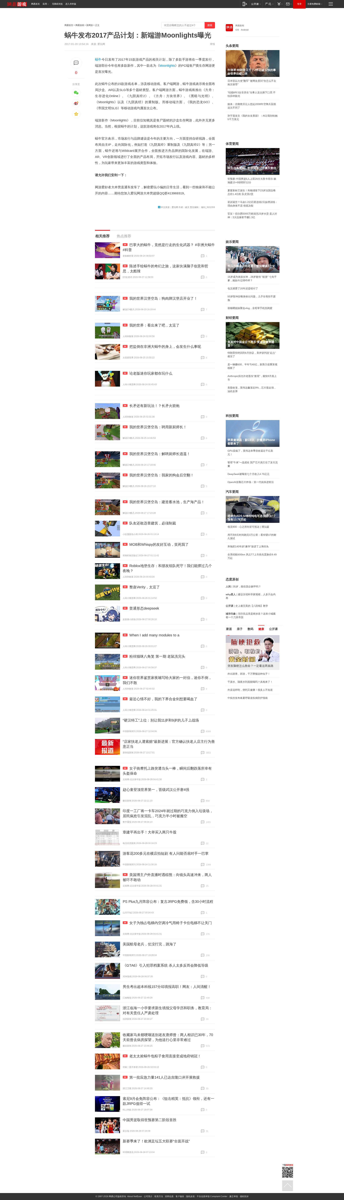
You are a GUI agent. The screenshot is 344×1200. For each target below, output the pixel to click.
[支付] (279, 4)
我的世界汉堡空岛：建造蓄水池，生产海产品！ (167, 502)
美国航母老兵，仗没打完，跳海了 (149, 944)
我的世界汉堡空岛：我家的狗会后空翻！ (161, 475)
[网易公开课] (256, 4)
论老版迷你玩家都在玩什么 (150, 373)
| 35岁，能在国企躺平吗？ (243, 586)
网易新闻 (239, 25)
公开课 (273, 628)
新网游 (89, 25)
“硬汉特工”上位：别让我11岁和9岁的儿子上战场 (161, 720)
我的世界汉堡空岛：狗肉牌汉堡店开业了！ (163, 298)
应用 (45, 4)
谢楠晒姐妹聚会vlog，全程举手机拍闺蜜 (250, 308)
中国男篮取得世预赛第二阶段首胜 (149, 1120)
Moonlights (167, 65)
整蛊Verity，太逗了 (144, 587)
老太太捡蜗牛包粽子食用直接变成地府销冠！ (165, 1056)
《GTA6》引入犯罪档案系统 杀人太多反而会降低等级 (165, 965)
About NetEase (134, 1196)
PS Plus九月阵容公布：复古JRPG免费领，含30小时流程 (168, 902)
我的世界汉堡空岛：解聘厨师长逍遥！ (159, 454)
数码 (250, 628)
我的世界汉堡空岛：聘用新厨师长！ (158, 427)
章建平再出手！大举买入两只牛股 (149, 832)
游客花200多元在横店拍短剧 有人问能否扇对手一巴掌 (166, 853)
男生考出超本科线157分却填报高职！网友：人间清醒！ (167, 987)
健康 (261, 628)
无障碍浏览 (57, 4)
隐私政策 (190, 1196)
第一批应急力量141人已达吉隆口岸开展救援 (164, 1077)
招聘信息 (169, 1196)
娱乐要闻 (232, 242)
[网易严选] (268, 4)
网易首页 (35, 4)
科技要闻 (232, 416)
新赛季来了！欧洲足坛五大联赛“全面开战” (156, 1141)
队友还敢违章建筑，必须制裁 (152, 523)
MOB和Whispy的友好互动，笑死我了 (159, 544)
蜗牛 (98, 59)
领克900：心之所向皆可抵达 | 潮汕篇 (248, 526)
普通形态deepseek (144, 608)
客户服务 (180, 1196)
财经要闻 (232, 318)
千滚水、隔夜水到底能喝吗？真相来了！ (250, 681)
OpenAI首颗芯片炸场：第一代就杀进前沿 (251, 482)
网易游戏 (79, 25)
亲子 (240, 628)
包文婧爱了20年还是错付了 (243, 288)
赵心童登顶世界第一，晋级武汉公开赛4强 (156, 790)
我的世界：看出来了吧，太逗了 (154, 325)
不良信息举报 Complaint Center (212, 1196)
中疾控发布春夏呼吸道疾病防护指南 (248, 697)
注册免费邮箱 (313, 4)
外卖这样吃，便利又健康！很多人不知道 (250, 689)
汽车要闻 (232, 492)
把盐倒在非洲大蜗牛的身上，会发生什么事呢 (165, 347)
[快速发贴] (76, 62)
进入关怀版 (70, 4)
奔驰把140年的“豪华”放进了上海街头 (248, 546)
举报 (212, 44)
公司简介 (148, 1196)
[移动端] (245, 4)
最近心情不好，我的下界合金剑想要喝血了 (163, 699)
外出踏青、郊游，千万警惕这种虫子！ (249, 673)
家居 (229, 628)
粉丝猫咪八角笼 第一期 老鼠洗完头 (157, 656)
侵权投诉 (244, 1196)
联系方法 (158, 1196)
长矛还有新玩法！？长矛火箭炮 (154, 406)
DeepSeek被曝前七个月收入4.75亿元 (248, 474)
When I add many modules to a (154, 635)
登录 (299, 4)
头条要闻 (232, 46)
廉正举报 (233, 1196)
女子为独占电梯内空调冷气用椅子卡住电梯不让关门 (170, 923)
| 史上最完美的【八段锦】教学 (247, 605)
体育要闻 (232, 144)
